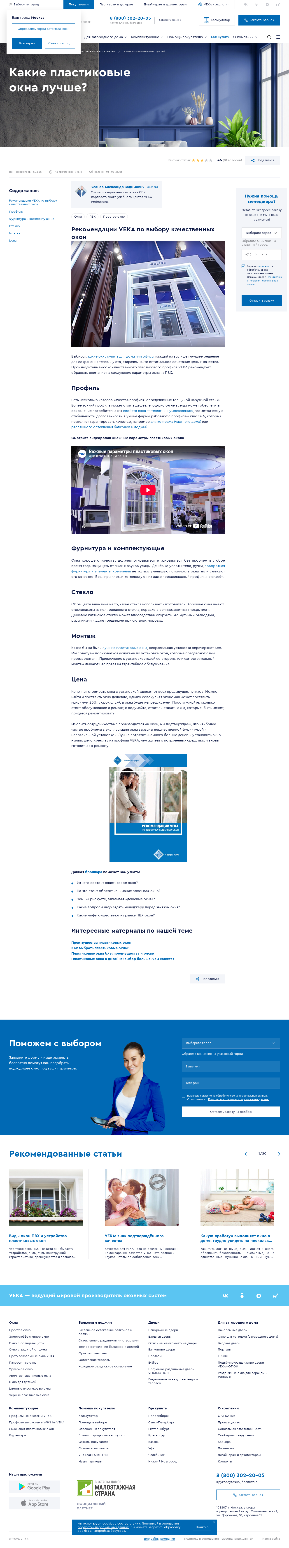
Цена (12, 240)
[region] (34, 220)
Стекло (14, 226)
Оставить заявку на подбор (231, 1111)
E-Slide (153, 1362)
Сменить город (59, 43)
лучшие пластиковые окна (125, 648)
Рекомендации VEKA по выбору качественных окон (33, 202)
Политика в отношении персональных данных (218, 1538)
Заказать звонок (262, 20)
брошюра (93, 872)
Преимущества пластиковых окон (101, 942)
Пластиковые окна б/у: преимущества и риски (112, 953)
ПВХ (92, 216)
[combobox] (246, 233)
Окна (78, 216)
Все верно (27, 43)
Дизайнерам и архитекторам (165, 4)
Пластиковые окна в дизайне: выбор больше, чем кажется (123, 959)
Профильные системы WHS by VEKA (36, 1422)
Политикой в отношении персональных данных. (264, 281)
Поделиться (265, 160)
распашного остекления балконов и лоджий (109, 427)
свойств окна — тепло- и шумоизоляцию (158, 411)
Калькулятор (220, 20)
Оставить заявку (261, 300)
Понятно (202, 1527)
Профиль (16, 211)
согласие (264, 266)
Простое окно (114, 216)
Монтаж (15, 233)
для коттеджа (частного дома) (176, 421)
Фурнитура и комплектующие (31, 218)
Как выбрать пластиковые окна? (99, 948)
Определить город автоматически (43, 28)
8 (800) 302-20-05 (130, 18)
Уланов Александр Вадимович (117, 187)
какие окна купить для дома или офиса (121, 356)
